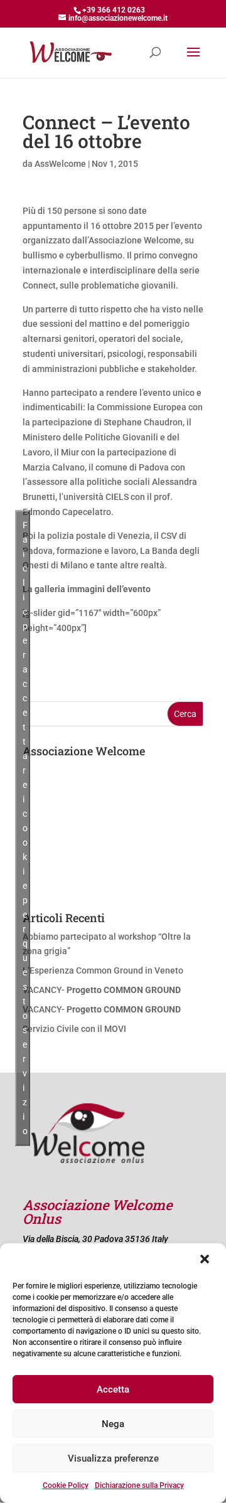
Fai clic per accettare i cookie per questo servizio (25, 827)
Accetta (113, 1389)
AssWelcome (60, 164)
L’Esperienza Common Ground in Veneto (103, 970)
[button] (205, 1260)
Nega (113, 1424)
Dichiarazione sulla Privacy (139, 1485)
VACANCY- (102, 990)
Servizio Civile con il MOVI (74, 1029)
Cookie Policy (66, 1485)
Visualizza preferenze (113, 1458)
